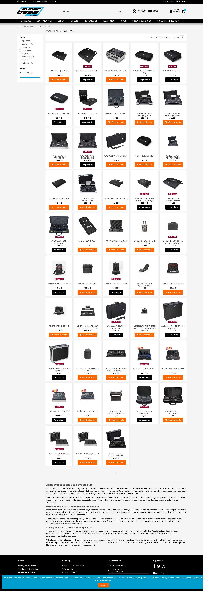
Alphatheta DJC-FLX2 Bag (59, 198)
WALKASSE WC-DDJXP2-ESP (87, 453)
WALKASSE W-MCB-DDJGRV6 (116, 156)
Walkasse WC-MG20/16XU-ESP (144, 369)
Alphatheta (27, 41)
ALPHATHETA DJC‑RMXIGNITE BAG (144, 71)
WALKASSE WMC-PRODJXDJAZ (59, 157)
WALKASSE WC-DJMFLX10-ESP (172, 491)
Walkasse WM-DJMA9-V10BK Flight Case (173, 327)
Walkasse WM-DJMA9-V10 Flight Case (59, 369)
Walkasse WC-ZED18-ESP (59, 411)
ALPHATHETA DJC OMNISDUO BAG (173, 199)
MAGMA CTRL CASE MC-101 (173, 283)
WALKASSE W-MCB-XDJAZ (116, 113)
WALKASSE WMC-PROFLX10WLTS (144, 454)
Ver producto (87, 79)
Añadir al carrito (60, 79)
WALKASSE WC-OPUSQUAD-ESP (115, 491)
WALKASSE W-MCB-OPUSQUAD (59, 242)
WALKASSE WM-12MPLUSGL (115, 70)
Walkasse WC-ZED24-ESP (87, 411)
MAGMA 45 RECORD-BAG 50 (59, 283)
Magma (26, 53)
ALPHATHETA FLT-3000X (87, 113)
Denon (26, 47)
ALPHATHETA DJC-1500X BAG (87, 70)
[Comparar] (55, 67)
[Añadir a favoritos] (59, 67)
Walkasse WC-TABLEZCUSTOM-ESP (116, 412)
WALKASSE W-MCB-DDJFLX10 (144, 490)
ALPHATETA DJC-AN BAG (59, 70)
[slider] (19, 77)
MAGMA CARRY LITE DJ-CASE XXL (116, 242)
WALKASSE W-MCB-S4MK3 (87, 564)
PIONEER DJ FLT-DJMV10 (116, 527)
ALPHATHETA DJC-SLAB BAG (59, 113)
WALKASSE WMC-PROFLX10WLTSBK (115, 454)
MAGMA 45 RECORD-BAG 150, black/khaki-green (173, 242)
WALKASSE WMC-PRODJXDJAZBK (87, 157)
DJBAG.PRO (27, 50)
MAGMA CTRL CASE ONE (59, 326)
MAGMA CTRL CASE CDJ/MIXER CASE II (144, 284)
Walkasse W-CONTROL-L (144, 564)
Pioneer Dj (28, 56)
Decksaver (27, 44)
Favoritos (182, 1)
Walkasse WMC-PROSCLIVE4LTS (144, 528)
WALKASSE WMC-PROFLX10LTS (87, 199)
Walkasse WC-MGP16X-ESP (172, 368)
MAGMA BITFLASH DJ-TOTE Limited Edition (144, 242)
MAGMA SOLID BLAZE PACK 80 (87, 369)
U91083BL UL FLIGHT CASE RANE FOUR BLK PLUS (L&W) (144, 327)
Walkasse (27, 63)
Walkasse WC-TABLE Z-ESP (116, 564)
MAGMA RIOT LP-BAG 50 (87, 283)
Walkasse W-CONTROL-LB (173, 564)
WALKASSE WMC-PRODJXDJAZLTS (144, 114)
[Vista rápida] (62, 67)
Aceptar (103, 585)
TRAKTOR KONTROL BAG (87, 241)
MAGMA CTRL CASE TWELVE (116, 283)
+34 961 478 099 (23, 1)
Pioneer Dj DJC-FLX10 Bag (59, 490)
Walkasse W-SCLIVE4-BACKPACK (116, 327)
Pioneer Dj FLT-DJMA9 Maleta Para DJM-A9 (87, 528)
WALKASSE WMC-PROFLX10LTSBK (173, 157)
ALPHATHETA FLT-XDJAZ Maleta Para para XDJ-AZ (144, 199)
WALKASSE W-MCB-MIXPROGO (144, 412)
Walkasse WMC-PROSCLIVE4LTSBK (172, 528)
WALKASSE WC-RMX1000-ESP (59, 454)
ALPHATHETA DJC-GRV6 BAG (116, 198)
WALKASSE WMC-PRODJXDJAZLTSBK (172, 114)
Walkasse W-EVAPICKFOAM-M (59, 565)
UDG (25, 60)
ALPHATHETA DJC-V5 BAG (173, 70)
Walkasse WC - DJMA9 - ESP (59, 527)
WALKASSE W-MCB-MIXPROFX (173, 412)
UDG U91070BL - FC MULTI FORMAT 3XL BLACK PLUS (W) (116, 370)
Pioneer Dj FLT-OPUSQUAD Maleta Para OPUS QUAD (173, 454)
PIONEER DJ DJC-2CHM (144, 156)
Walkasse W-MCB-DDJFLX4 (87, 490)
